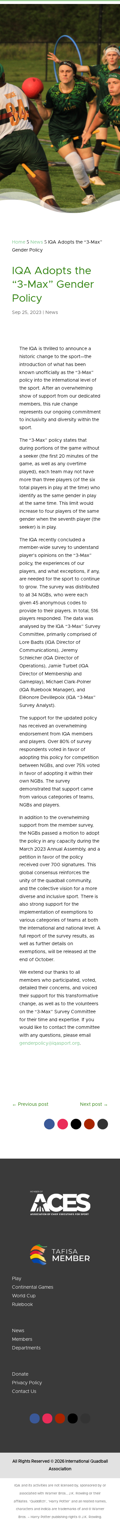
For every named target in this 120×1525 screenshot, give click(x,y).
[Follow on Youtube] (89, 1124)
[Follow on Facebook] (49, 1124)
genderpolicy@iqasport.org (49, 1043)
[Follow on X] (76, 1124)
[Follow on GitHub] (102, 1124)
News (51, 312)
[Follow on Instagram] (62, 1124)
